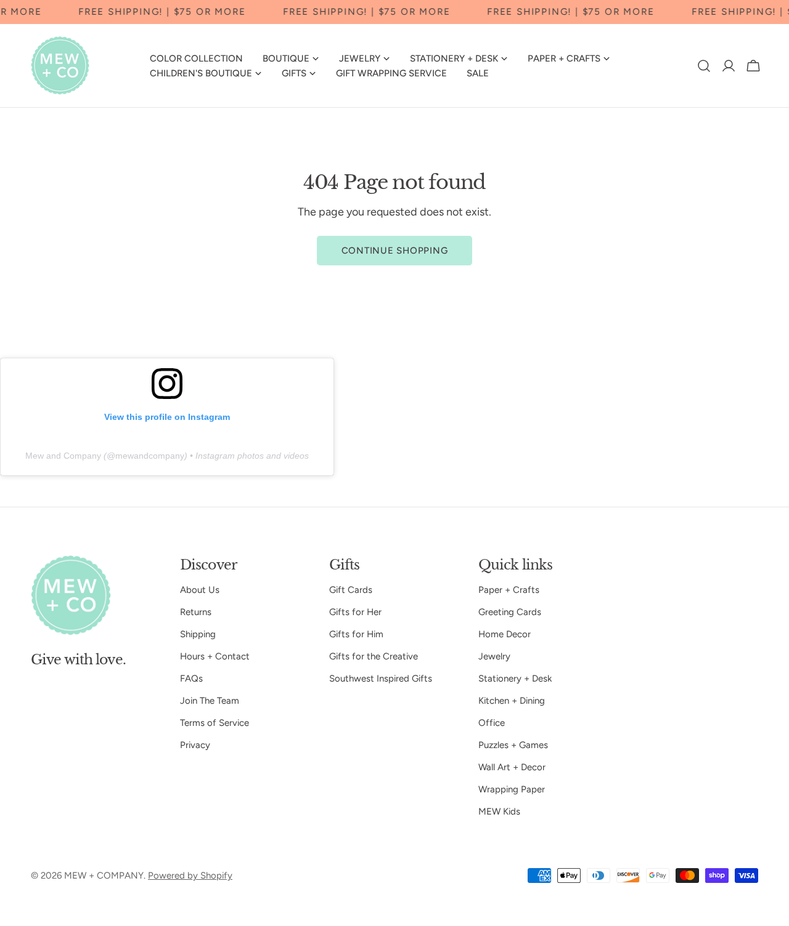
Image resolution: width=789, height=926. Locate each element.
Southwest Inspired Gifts (380, 678)
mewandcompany (149, 456)
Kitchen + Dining (511, 700)
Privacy (195, 745)
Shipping (198, 634)
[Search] (704, 66)
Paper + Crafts (508, 589)
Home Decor (504, 634)
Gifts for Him (356, 634)
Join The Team (209, 700)
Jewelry (494, 656)
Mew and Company (63, 456)
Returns (195, 612)
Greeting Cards (509, 612)
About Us (199, 589)
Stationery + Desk (515, 678)
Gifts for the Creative (373, 656)
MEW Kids (499, 811)
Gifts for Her (355, 612)
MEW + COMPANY (104, 875)
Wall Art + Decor (512, 767)
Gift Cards (350, 589)
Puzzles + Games (513, 745)
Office (491, 722)
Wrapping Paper (511, 789)
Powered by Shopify (190, 875)
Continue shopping (394, 250)
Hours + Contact (215, 656)
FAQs (191, 678)
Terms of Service (214, 722)
